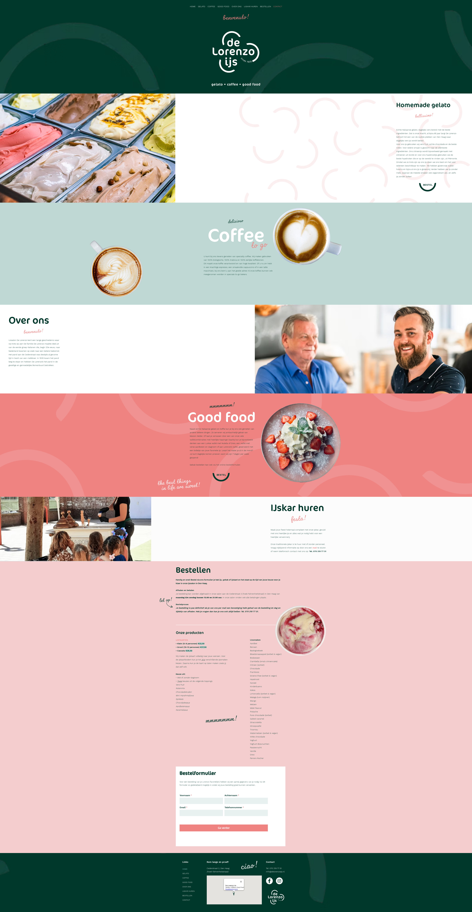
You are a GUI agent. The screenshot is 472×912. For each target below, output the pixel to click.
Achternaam (231, 795)
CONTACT (186, 900)
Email (182, 807)
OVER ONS (186, 887)
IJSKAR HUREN (188, 891)
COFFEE (185, 878)
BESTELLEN (187, 896)
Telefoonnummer (233, 807)
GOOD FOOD (187, 882)
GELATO (185, 873)
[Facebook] (269, 880)
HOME (184, 869)
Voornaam (185, 795)
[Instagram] (279, 880)
